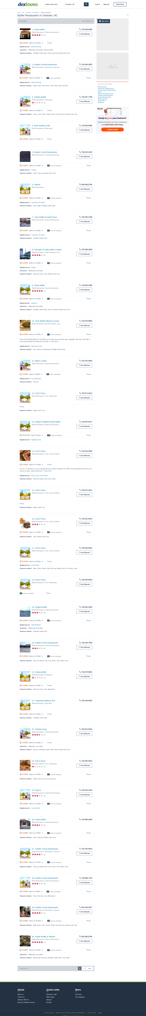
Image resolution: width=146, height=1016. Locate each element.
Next (89, 968)
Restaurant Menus (50, 324)
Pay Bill (48, 1002)
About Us (21, 994)
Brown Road (35, 565)
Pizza (46, 396)
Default (88, 21)
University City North (38, 202)
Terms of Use (91, 1013)
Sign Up (106, 4)
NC (23, 12)
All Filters (24, 21)
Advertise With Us (23, 1000)
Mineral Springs (36, 46)
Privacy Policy (49, 1013)
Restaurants (35, 12)
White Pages (50, 997)
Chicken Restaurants (51, 732)
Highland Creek (36, 440)
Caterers (101, 102)
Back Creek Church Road (39, 475)
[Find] (86, 4)
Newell (33, 267)
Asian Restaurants (104, 97)
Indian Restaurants (51, 252)
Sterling (33, 170)
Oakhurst (34, 303)
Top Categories (80, 997)
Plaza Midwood (36, 378)
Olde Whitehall (36, 625)
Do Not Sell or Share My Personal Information (70, 1013)
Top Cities (78, 994)
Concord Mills (35, 808)
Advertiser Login (51, 994)
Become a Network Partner (26, 1002)
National (49, 1000)
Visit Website (85, 34)
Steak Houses (103, 99)
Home (19, 12)
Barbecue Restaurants (52, 424)
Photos (49, 43)
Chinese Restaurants (51, 32)
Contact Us (21, 997)
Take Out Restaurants (56, 454)
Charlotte (28, 12)
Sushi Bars (48, 703)
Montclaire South (36, 346)
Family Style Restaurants (53, 793)
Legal (100, 1013)
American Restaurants (60, 67)
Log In (97, 4)
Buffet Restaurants (38, 32)
